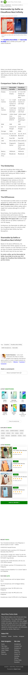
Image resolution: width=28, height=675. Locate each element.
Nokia (17, 433)
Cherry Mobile (14, 430)
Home (2, 5)
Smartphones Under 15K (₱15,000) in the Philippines (11, 589)
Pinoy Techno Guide (11, 614)
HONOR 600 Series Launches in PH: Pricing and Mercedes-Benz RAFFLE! (13, 551)
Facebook (22, 362)
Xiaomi (3, 438)
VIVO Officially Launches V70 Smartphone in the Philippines (13, 565)
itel (13, 433)
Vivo (24, 435)
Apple (2, 430)
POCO (2, 435)
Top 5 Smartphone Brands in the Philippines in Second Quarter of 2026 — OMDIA (13, 543)
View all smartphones (13, 421)
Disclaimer (17, 662)
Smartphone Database (17, 649)
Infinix (8, 433)
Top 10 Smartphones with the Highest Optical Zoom (12, 580)
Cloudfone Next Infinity (16, 344)
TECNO (19, 435)
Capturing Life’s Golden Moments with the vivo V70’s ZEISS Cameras (13, 561)
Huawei (3, 433)
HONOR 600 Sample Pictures (8, 547)
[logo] (5, 1)
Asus (7, 430)
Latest (7, 389)
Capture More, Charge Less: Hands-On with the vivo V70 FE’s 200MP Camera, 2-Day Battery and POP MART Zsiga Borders (13, 556)
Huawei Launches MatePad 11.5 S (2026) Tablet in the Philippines (14, 570)
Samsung (13, 435)
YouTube (15, 636)
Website (15, 362)
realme (8, 435)
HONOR (21, 430)
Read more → (16, 629)
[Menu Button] (1, 2)
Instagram (3, 363)
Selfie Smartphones (6, 347)
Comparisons (8, 5)
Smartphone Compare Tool (18, 645)
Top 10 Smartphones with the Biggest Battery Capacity (12, 584)
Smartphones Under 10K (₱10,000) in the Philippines (11, 593)
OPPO (21, 433)
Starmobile (15, 347)
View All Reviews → (14, 502)
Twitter (10, 636)
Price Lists (4, 654)
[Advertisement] (14, 56)
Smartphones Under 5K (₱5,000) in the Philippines (14, 597)
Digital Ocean (17, 669)
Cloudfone (6, 344)
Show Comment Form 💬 (14, 373)
